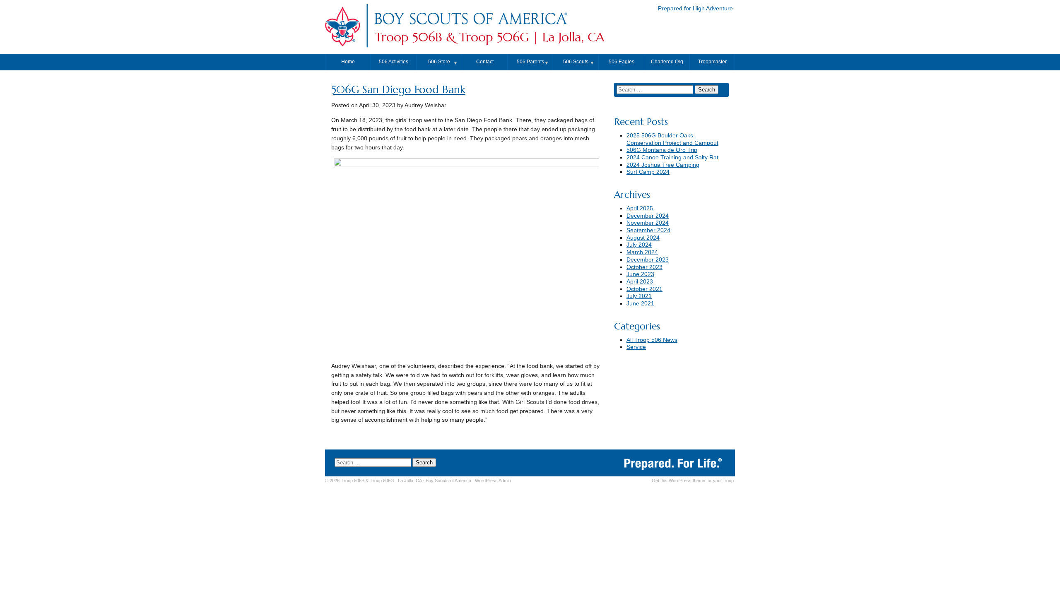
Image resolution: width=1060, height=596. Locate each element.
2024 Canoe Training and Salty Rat (672, 157)
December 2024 (647, 216)
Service (636, 347)
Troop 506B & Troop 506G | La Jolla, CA (489, 37)
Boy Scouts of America (448, 480)
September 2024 (648, 230)
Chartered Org (667, 62)
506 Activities (393, 62)
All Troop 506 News (651, 340)
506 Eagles (621, 62)
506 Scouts (575, 62)
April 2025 (639, 208)
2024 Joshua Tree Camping (662, 165)
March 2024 (642, 252)
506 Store (439, 62)
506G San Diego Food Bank (398, 89)
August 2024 (643, 238)
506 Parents (530, 62)
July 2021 (639, 296)
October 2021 (644, 289)
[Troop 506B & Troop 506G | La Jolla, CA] (470, 26)
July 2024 (639, 245)
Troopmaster (712, 62)
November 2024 (647, 223)
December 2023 (647, 260)
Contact (485, 62)
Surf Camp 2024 (648, 172)
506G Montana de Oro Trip (661, 150)
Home (348, 62)
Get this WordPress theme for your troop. (693, 480)
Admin (493, 480)
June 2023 (640, 274)
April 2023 (639, 282)
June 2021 (640, 303)
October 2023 (644, 267)
